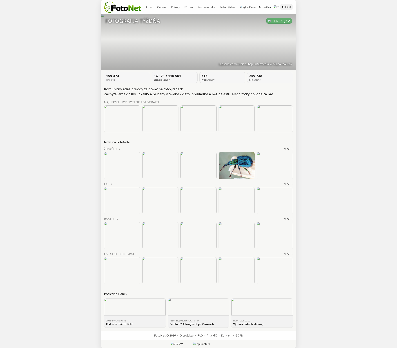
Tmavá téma (265, 7)
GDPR (239, 335)
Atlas (149, 7)
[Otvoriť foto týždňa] (198, 42)
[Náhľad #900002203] (198, 270)
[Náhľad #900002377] (198, 119)
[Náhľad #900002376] (122, 119)
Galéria (161, 7)
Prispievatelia (206, 7)
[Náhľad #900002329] (122, 200)
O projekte (187, 335)
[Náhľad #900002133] (275, 270)
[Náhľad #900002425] (237, 235)
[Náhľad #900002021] (237, 200)
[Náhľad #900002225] (160, 270)
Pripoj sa (282, 20)
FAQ (200, 335)
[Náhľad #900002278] (122, 270)
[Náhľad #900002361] (237, 119)
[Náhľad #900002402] (198, 165)
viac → (288, 149)
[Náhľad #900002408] (275, 165)
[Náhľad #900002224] (198, 200)
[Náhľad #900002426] (198, 235)
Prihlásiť (286, 7)
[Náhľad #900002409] (237, 165)
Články (175, 7)
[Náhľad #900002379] (160, 119)
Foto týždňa (227, 7)
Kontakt (226, 335)
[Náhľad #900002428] (122, 235)
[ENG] (276, 7)
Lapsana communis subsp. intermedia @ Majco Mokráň (255, 64)
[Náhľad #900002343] (275, 119)
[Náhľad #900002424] (275, 235)
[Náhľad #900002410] (160, 165)
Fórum (188, 7)
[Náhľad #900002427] (160, 235)
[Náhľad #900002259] (160, 200)
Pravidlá (212, 335)
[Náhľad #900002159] (237, 270)
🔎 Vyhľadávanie (248, 7)
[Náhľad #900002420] (122, 165)
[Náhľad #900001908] (275, 200)
